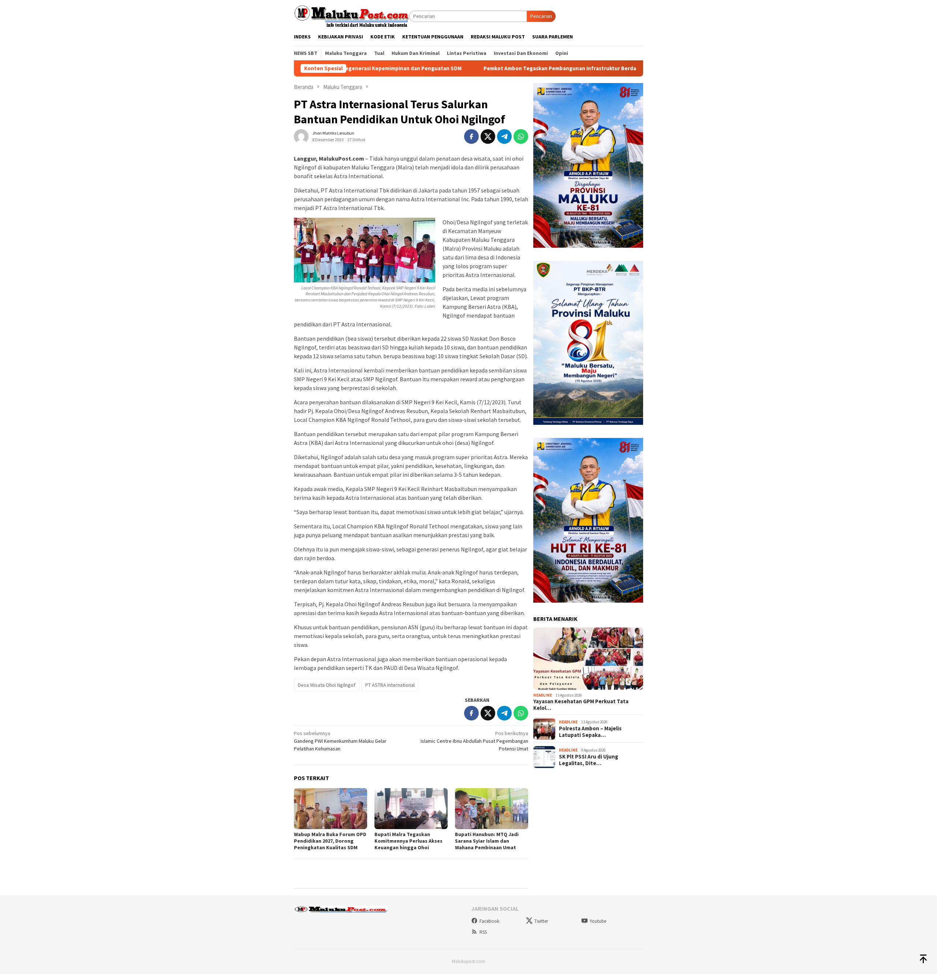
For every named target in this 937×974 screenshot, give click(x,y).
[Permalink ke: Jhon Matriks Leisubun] (301, 135)
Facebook (489, 921)
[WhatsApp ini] (521, 136)
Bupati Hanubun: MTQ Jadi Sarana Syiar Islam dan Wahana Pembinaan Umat (487, 841)
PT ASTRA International (390, 685)
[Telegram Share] (504, 136)
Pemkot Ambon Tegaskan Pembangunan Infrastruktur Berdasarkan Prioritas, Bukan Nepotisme (552, 68)
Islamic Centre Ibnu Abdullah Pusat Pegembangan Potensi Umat (474, 741)
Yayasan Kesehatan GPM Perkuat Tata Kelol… (580, 705)
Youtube (598, 921)
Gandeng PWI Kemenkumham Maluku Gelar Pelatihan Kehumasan (340, 741)
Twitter (541, 921)
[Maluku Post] (351, 15)
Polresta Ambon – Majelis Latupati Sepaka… (590, 731)
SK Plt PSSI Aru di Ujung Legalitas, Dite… (588, 760)
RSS (483, 932)
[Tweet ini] (488, 136)
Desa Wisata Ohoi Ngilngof (326, 685)
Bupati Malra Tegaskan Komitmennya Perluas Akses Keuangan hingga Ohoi (408, 841)
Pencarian (541, 16)
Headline (542, 695)
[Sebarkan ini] (471, 136)
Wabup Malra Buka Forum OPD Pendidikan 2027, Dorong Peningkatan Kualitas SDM (330, 841)
